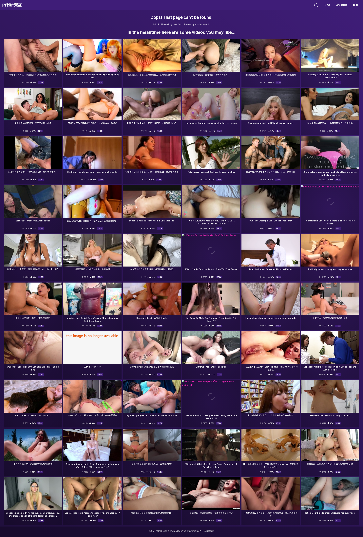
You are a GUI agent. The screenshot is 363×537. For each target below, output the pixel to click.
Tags (355, 5)
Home (327, 5)
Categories (341, 5)
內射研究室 (12, 5)
